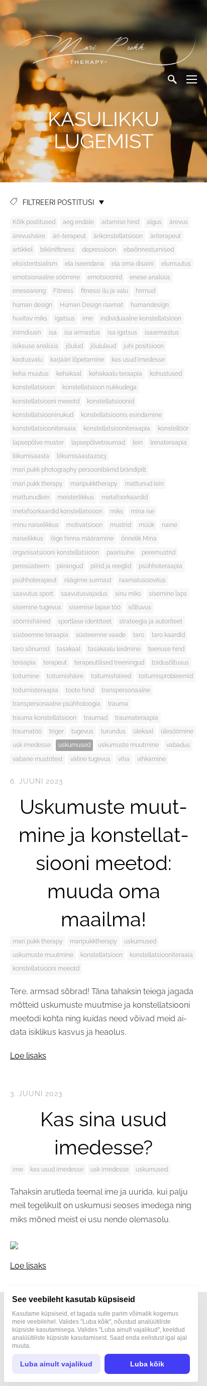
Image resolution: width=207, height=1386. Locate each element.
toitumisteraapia (35, 690)
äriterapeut (165, 236)
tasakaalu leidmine (114, 649)
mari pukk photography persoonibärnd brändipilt (79, 469)
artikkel (23, 249)
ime (87, 318)
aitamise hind (120, 222)
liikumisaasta (31, 456)
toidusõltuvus (170, 662)
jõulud (74, 346)
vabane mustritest (38, 759)
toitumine (26, 676)
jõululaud (103, 346)
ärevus (178, 222)
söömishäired (31, 621)
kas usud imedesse (138, 359)
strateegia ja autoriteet (150, 621)
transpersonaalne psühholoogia (56, 703)
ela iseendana (84, 263)
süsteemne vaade (101, 634)
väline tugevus (90, 759)
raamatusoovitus (142, 580)
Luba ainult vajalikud (56, 1364)
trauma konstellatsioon (44, 717)
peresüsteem (31, 566)
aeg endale (78, 222)
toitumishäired (111, 676)
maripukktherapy (94, 483)
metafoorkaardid (124, 497)
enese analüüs (150, 277)
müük (146, 524)
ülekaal (143, 731)
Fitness (63, 290)
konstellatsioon (34, 387)
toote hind (80, 690)
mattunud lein (144, 483)
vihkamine (151, 759)
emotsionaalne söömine (46, 277)
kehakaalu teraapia (115, 373)
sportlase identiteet (85, 621)
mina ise (142, 511)
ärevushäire (29, 236)
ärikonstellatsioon (118, 236)
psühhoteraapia (160, 566)
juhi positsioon (144, 346)
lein (138, 442)
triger (56, 731)
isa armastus (82, 332)
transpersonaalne (125, 690)
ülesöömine (177, 731)
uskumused (74, 745)
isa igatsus (122, 332)
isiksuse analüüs (35, 346)
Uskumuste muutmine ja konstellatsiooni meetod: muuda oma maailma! (104, 863)
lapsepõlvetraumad (98, 442)
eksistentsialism (35, 263)
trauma (118, 703)
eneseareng (29, 290)
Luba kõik (147, 1364)
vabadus (178, 745)
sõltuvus (139, 607)
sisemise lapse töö (95, 607)
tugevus (82, 731)
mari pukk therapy (38, 483)
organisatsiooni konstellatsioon (56, 552)
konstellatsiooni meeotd (46, 401)
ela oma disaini (133, 263)
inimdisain (27, 332)
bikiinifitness (57, 249)
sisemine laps (168, 593)
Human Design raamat (91, 304)
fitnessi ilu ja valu (104, 290)
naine (169, 524)
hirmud (145, 290)
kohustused (166, 373)
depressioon (99, 249)
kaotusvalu (28, 359)
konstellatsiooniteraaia (44, 428)
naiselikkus (28, 538)
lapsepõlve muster (38, 442)
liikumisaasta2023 (81, 456)
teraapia (24, 662)
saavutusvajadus (84, 593)
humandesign (150, 304)
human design (32, 304)
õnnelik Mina (139, 538)
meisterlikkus (75, 497)
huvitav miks (30, 318)
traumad (96, 717)
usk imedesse (32, 745)
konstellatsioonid (110, 401)
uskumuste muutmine (128, 745)
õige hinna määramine (82, 538)
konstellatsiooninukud (43, 414)
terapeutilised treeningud (109, 662)
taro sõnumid (31, 649)
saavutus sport (33, 593)
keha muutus (31, 373)
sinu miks (128, 593)
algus (154, 222)
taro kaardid (168, 634)
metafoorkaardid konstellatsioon (57, 511)
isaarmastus (162, 332)
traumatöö (27, 731)
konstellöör (173, 428)
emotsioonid (104, 277)
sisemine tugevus (37, 607)
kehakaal (68, 373)
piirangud (70, 566)
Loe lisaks (28, 1055)
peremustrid (158, 552)
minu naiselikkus (36, 524)
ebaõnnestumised (149, 249)
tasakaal (68, 649)
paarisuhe (120, 552)
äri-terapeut (69, 236)
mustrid (120, 524)
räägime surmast (88, 580)
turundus (113, 731)
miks (116, 511)
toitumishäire (65, 676)
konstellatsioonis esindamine (121, 414)
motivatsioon (84, 524)
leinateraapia (168, 442)
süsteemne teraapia (40, 634)
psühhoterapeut (35, 580)
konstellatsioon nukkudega (99, 387)
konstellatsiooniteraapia (116, 428)
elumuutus (176, 263)
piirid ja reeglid (110, 566)
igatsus (65, 318)
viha (124, 759)
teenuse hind (166, 649)
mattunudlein (31, 497)
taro (138, 634)
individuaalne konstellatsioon (140, 318)
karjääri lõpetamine (77, 359)
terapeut (55, 662)
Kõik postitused (34, 222)
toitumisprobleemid (166, 676)
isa (53, 332)
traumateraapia (136, 717)
